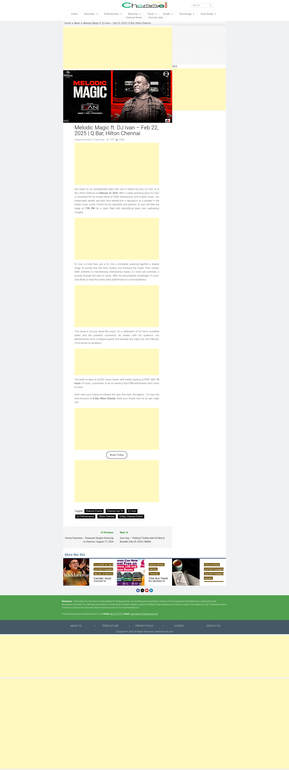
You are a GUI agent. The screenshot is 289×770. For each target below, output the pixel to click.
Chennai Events (94, 511)
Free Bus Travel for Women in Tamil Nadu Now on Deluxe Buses (158, 581)
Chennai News (134, 17)
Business (133, 14)
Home (74, 14)
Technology (185, 14)
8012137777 (116, 614)
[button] (91, 14)
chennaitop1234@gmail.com (144, 614)
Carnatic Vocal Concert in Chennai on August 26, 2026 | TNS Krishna (102, 581)
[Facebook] (138, 590)
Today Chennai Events (131, 516)
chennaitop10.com (164, 631)
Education (89, 14)
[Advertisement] (116, 48)
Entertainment (111, 14)
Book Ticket (117, 454)
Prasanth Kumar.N (83, 139)
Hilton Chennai (106, 516)
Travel (150, 14)
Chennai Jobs (155, 17)
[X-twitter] (142, 590)
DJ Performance (85, 516)
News (153, 569)
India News (156, 565)
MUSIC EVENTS (103, 574)
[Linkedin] (151, 590)
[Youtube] (147, 590)
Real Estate (207, 14)
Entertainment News (108, 569)
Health (166, 14)
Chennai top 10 (115, 511)
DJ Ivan (132, 511)
